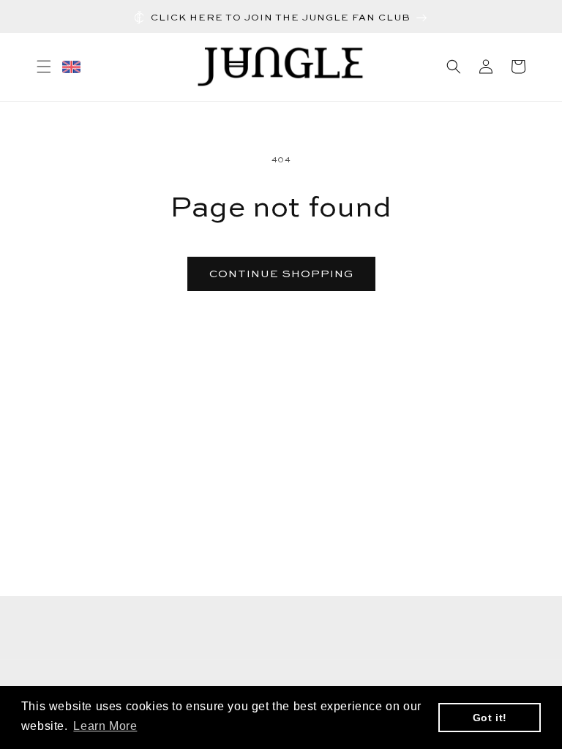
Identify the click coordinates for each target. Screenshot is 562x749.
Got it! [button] (490, 717)
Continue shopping (281, 273)
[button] (44, 66)
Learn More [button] (105, 726)
